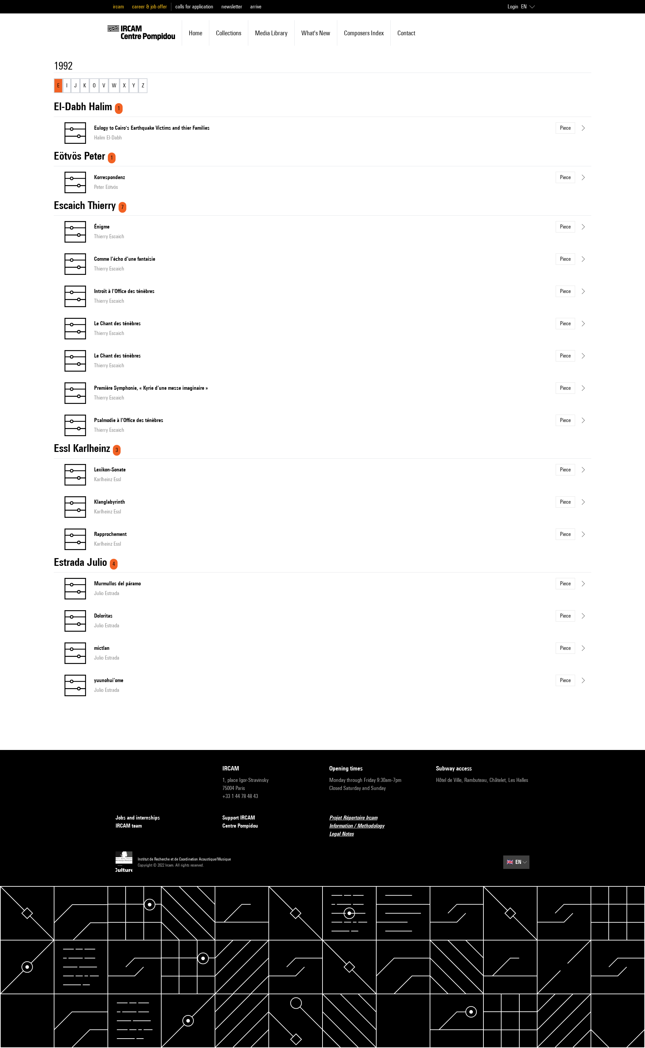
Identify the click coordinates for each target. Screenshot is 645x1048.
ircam (118, 6)
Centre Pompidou (240, 826)
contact (406, 33)
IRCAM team (129, 826)
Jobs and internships (138, 817)
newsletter (231, 6)
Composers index (364, 33)
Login (513, 6)
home (195, 33)
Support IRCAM (238, 817)
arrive (255, 6)
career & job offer (149, 6)
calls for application (194, 6)
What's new (315, 33)
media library (271, 33)
